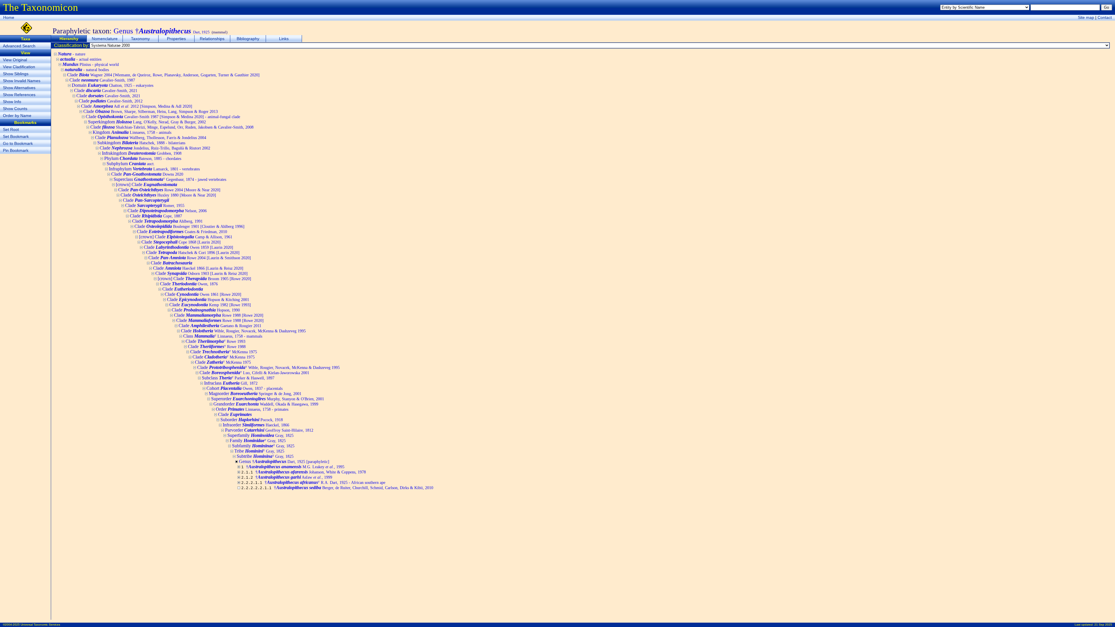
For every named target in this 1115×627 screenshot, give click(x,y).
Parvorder (269, 430)
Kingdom (132, 132)
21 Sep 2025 (1103, 624)
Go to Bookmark (18, 143)
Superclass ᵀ (170, 179)
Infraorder (256, 424)
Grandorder (265, 403)
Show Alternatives (19, 87)
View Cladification (19, 66)
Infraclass (231, 383)
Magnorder (255, 393)
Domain (112, 85)
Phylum (142, 158)
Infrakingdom (141, 153)
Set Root (11, 129)
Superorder (267, 398)
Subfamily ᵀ (263, 445)
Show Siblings (15, 73)
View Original (15, 59)
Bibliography (248, 38)
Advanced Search (19, 46)
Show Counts (15, 108)
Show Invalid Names (21, 80)
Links (284, 38)
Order (252, 409)
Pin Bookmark (15, 150)
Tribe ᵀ (259, 450)
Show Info (12, 101)
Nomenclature (105, 38)
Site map (1086, 17)
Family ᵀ (258, 440)
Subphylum (131, 163)
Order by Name (17, 115)
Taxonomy (140, 38)
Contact (1105, 17)
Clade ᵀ (215, 341)
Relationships (212, 38)
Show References (19, 94)
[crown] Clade (146, 184)
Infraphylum (154, 168)
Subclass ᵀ (238, 377)
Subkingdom (141, 142)
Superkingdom (147, 121)
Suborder (251, 419)
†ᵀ (325, 482)
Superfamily (260, 435)
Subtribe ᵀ (265, 456)
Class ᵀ (222, 336)
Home (8, 17)
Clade (163, 74)
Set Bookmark (16, 136)
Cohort (244, 388)
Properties (176, 38)
